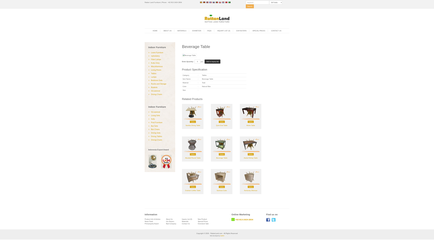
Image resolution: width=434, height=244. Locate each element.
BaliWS (222, 235)
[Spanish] (201, 2)
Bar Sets (154, 126)
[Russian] (214, 2)
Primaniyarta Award (152, 224)
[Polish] (220, 2)
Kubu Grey (155, 63)
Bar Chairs (155, 129)
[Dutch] (223, 2)
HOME (155, 31)
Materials (185, 221)
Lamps (153, 77)
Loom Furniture (157, 53)
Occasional (155, 91)
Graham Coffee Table (192, 190)
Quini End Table (221, 125)
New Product (202, 219)
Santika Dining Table (193, 125)
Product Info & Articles (152, 219)
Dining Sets (155, 133)
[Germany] (204, 2)
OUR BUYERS (241, 31)
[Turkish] (226, 2)
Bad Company (171, 224)
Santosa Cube (222, 190)
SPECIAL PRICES (258, 31)
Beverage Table (221, 158)
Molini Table (250, 125)
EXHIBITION (196, 31)
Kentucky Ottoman (250, 190)
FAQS (209, 31)
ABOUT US (167, 31)
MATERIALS (181, 31)
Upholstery (155, 56)
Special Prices (203, 221)
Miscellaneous (157, 66)
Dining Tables (156, 136)
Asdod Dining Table (251, 158)
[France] (211, 2)
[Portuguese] (217, 2)
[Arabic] (230, 2)
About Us (169, 219)
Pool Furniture (156, 122)
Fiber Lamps (156, 59)
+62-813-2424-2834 (244, 219)
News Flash (149, 221)
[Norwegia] (207, 2)
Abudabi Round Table (192, 158)
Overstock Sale (203, 224)
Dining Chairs (156, 94)
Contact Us (186, 224)
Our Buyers (170, 221)
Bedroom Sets (156, 80)
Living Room (156, 70)
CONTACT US (276, 31)
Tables (153, 73)
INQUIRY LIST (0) (223, 31)
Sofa (153, 119)
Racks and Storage (158, 84)
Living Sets (155, 115)
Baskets (154, 87)
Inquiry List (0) (187, 219)
